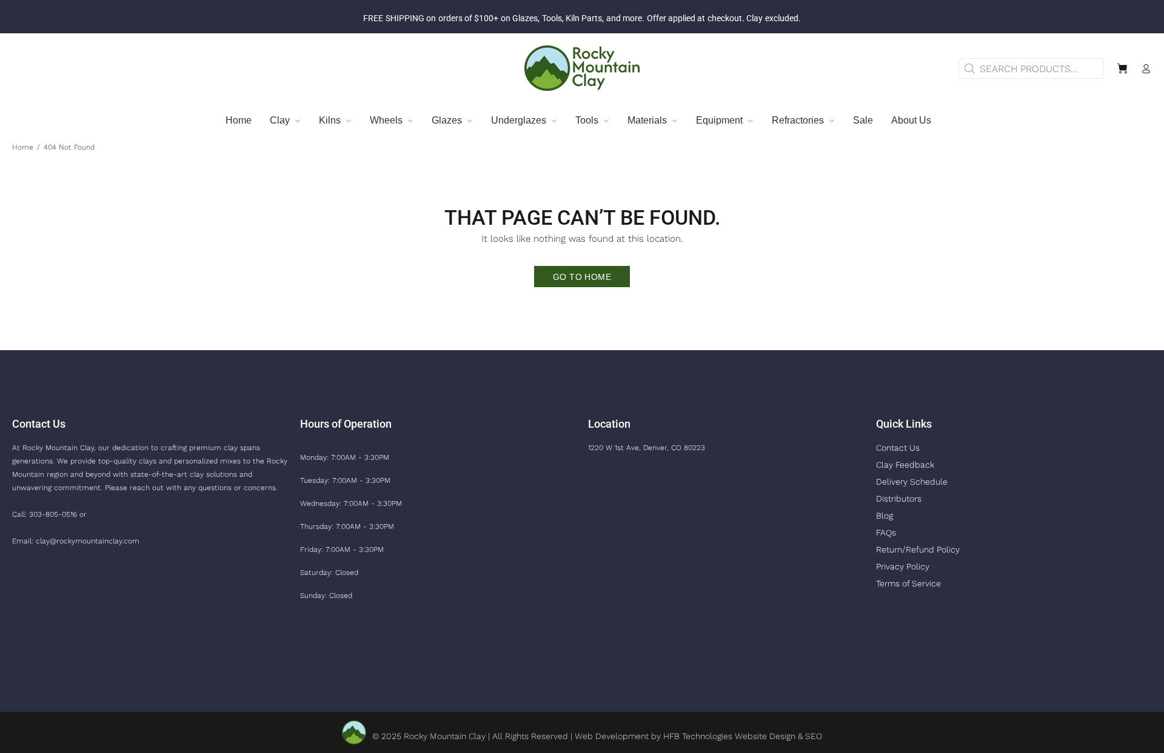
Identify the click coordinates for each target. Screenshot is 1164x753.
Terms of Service (908, 583)
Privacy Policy (902, 566)
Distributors (898, 498)
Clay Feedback (905, 464)
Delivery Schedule (912, 481)
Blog (884, 515)
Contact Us (898, 448)
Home (22, 147)
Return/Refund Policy (918, 549)
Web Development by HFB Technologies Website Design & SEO (698, 736)
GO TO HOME (582, 277)
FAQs (886, 532)
